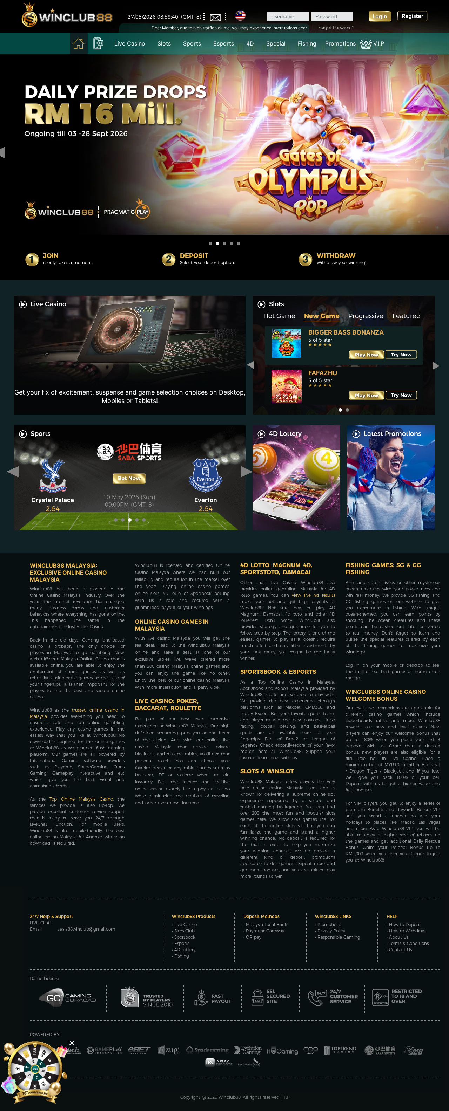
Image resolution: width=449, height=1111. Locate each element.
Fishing (307, 43)
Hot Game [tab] (279, 316)
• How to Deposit (404, 924)
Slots (164, 43)
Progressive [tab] (365, 316)
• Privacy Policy (330, 930)
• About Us (397, 937)
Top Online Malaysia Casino (81, 799)
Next (436, 365)
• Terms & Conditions (408, 943)
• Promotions (328, 924)
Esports (223, 43)
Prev (251, 365)
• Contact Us (399, 949)
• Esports (180, 943)
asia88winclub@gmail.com (87, 929)
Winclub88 (230, 1097)
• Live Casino (184, 924)
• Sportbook (183, 937)
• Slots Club (183, 930)
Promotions (340, 43)
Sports (192, 43)
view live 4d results (313, 595)
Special (276, 43)
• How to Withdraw (406, 930)
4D (250, 43)
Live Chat (41, 922)
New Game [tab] (322, 316)
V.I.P (378, 43)
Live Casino (129, 43)
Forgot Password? (336, 27)
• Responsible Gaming (337, 937)
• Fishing (180, 956)
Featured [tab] (407, 316)
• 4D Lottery (183, 949)
